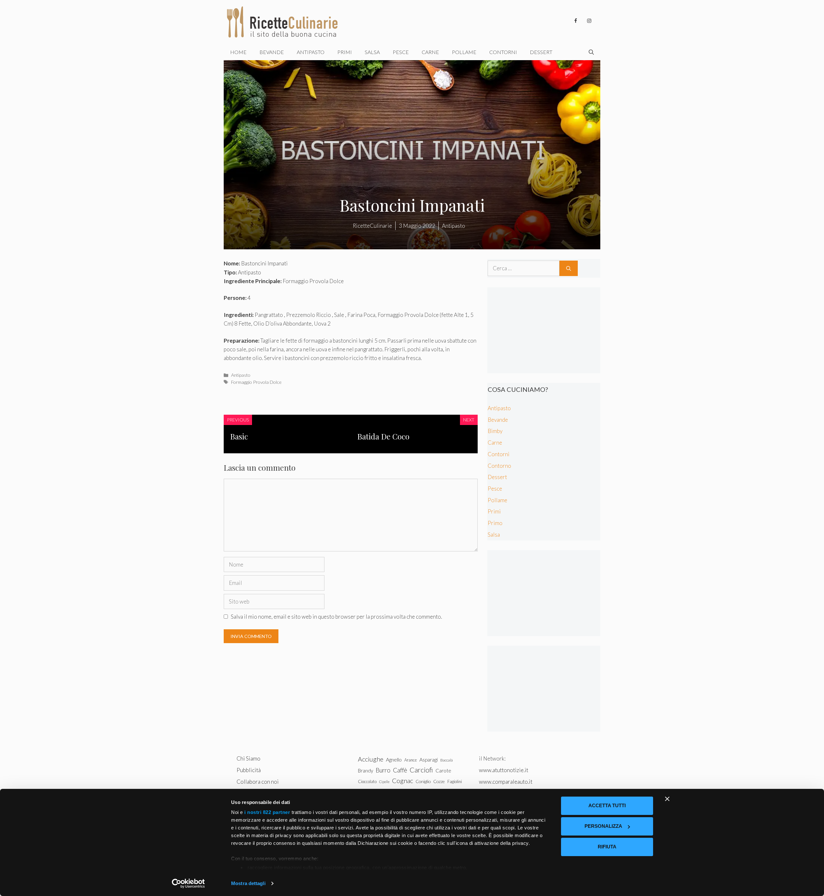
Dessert (541, 52)
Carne (430, 52)
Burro (383, 770)
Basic (239, 436)
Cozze (439, 781)
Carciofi (421, 770)
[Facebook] (575, 20)
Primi (344, 52)
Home (238, 52)
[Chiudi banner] (667, 799)
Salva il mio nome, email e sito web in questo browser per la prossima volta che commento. (336, 616)
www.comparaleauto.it (505, 781)
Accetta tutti (607, 805)
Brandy (365, 770)
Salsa (372, 52)
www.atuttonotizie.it (503, 770)
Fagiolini (454, 781)
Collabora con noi (258, 781)
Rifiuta (607, 846)
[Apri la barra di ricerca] (591, 52)
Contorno (499, 465)
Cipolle (384, 782)
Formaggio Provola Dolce (256, 382)
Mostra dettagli (248, 883)
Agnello (394, 759)
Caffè (400, 770)
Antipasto (310, 52)
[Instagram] (589, 20)
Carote (443, 770)
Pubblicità (249, 770)
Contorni (503, 52)
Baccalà (446, 760)
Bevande (271, 52)
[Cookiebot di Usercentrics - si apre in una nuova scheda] (188, 883)
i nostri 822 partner (267, 812)
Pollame (464, 52)
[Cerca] (568, 268)
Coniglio (423, 781)
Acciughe (370, 759)
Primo (495, 523)
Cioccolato (367, 781)
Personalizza (603, 826)
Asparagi (428, 759)
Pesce (401, 52)
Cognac (402, 780)
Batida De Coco (383, 436)
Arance (410, 759)
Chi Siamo (248, 758)
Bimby (495, 431)
